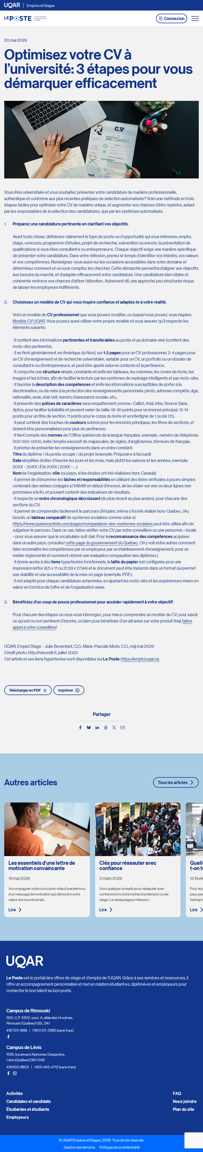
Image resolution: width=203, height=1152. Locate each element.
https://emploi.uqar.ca (140, 659)
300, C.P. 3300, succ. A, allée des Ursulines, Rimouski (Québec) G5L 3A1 (39, 1020)
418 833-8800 (17, 1066)
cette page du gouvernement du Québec (102, 542)
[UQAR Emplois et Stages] (25, 18)
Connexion (174, 18)
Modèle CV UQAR (29, 321)
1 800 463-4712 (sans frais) (55, 1066)
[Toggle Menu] (195, 18)
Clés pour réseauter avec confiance (127, 865)
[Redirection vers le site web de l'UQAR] (12, 5)
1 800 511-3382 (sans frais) (52, 1030)
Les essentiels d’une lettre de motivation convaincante (41, 865)
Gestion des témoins (79, 1147)
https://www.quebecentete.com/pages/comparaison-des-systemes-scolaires (83, 523)
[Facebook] (8, 1037)
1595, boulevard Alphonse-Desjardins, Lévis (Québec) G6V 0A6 (35, 1057)
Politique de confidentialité (119, 1147)
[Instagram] (15, 1073)
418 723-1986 (16, 1030)
